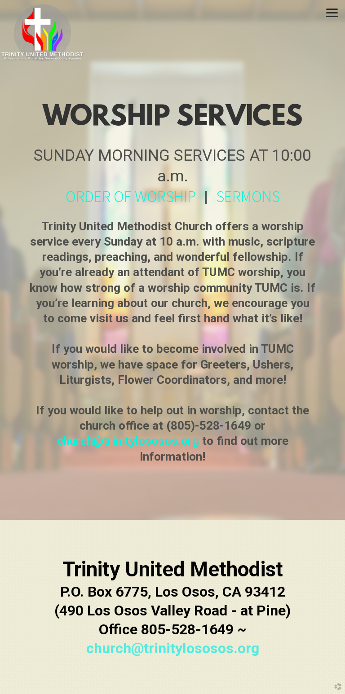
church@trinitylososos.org (128, 441)
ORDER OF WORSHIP (131, 196)
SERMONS (248, 196)
